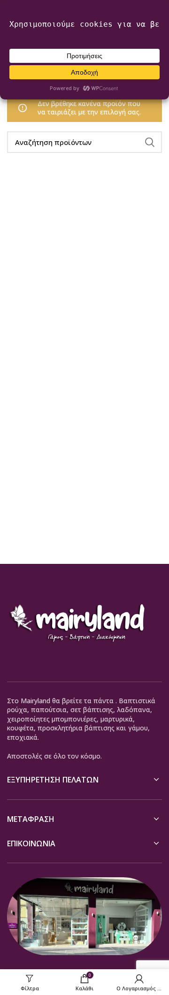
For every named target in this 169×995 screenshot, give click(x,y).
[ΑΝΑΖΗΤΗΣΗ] (149, 142)
